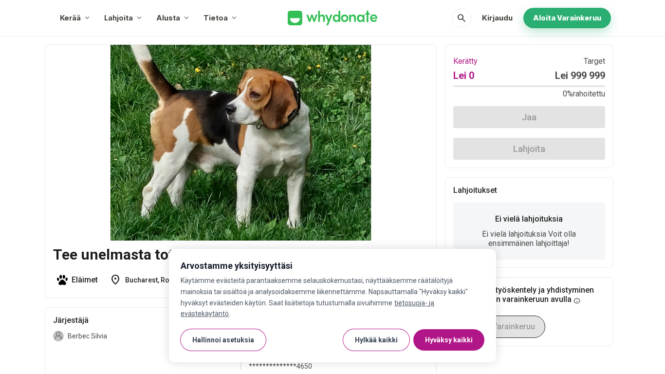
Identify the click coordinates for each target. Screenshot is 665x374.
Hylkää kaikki (376, 340)
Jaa (529, 117)
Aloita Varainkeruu (567, 18)
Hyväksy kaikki (449, 340)
